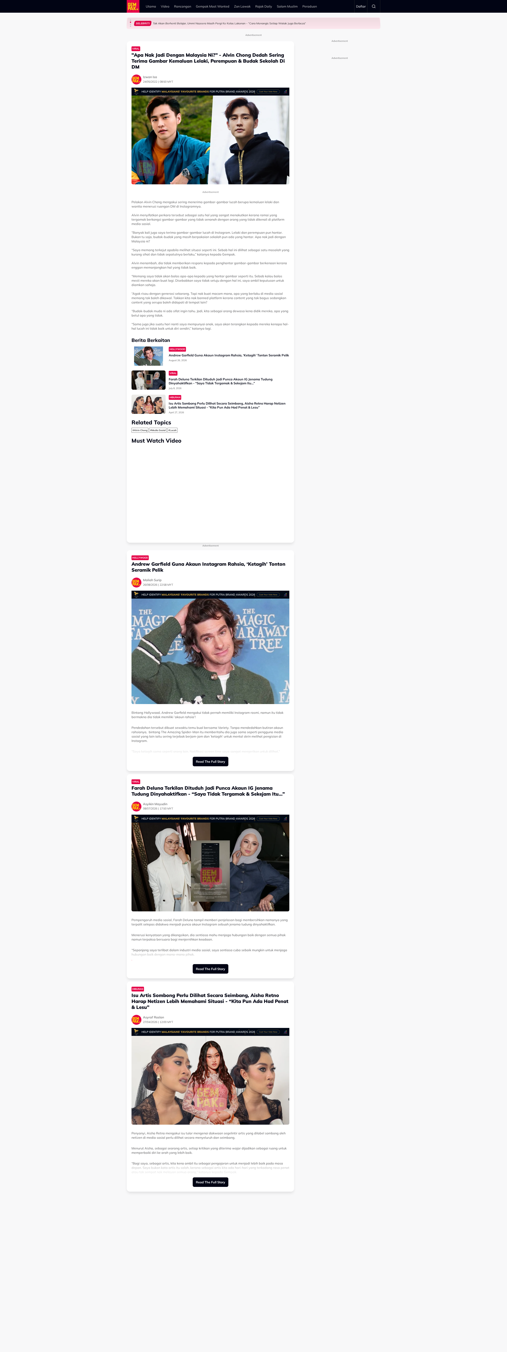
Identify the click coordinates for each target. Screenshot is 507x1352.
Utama (151, 6)
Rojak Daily (263, 6)
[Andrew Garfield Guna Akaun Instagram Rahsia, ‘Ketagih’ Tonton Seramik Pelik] (149, 356)
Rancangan (182, 6)
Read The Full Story (210, 762)
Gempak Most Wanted (212, 6)
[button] (130, 20)
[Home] (133, 6)
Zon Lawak (242, 6)
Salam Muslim (287, 6)
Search (373, 6)
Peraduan (309, 6)
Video (165, 6)
